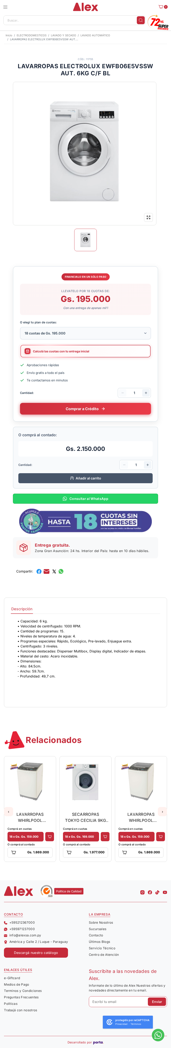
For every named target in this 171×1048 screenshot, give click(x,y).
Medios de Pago (16, 984)
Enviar (157, 1002)
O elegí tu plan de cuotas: (38, 322)
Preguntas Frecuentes (21, 997)
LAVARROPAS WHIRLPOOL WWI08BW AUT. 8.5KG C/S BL (30, 817)
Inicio (9, 35)
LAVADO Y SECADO (63, 35)
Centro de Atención (104, 955)
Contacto (96, 935)
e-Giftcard (12, 978)
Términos (136, 1024)
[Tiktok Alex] (157, 891)
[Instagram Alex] (142, 891)
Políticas (11, 1004)
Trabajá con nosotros (20, 1010)
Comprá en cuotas (20, 828)
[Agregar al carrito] (49, 836)
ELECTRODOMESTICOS (32, 35)
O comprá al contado (21, 844)
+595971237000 (22, 929)
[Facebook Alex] (150, 891)
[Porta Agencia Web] (98, 1042)
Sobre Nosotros (101, 922)
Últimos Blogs (99, 942)
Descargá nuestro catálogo (36, 953)
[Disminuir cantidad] (122, 393)
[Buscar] (141, 20)
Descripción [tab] (22, 609)
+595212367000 (22, 922)
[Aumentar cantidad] (146, 393)
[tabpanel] (85, 658)
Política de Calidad (69, 891)
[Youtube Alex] (165, 891)
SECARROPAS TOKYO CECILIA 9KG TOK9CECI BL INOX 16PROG (85, 817)
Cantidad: (27, 393)
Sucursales (97, 929)
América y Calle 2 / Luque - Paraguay (38, 942)
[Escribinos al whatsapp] (158, 1035)
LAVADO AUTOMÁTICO (95, 35)
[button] (5, 7)
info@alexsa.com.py (25, 935)
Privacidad (121, 1024)
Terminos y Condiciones (23, 991)
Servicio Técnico (102, 948)
